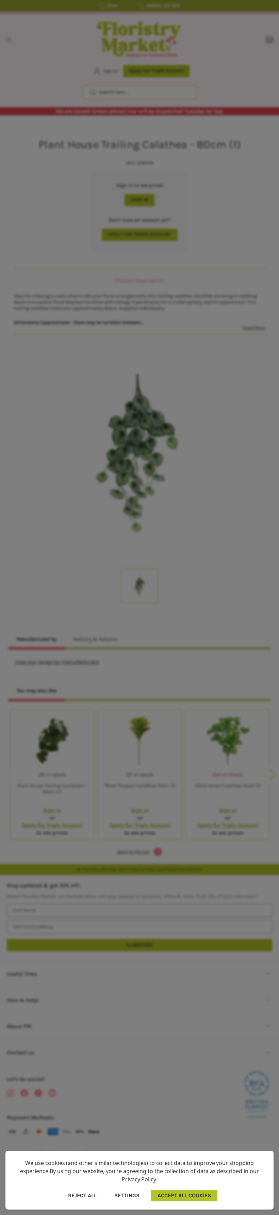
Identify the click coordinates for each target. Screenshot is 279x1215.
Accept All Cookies (184, 1195)
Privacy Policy (139, 1179)
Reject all (82, 1195)
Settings (127, 1195)
